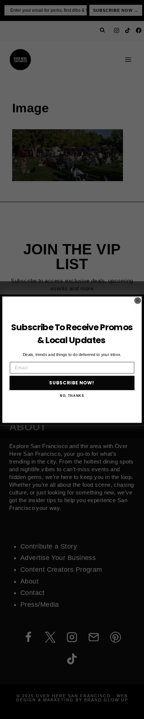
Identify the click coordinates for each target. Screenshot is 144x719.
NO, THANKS (72, 396)
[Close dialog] (137, 300)
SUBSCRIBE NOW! (72, 382)
